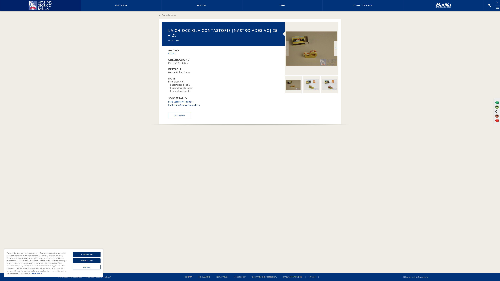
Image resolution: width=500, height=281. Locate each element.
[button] (489, 5)
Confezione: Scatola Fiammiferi (183, 105)
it (498, 3)
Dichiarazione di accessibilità (264, 277)
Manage (312, 277)
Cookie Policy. (36, 273)
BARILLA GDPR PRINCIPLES (292, 277)
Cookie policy (240, 277)
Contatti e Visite (363, 5)
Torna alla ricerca (169, 15)
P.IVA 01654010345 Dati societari (70, 277)
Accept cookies (87, 254)
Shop (282, 5)
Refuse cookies (87, 261)
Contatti (188, 277)
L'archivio (121, 5)
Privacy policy (222, 277)
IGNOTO (172, 53)
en (498, 9)
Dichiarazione (204, 277)
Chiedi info (179, 115)
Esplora (201, 5)
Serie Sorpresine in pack (180, 101)
